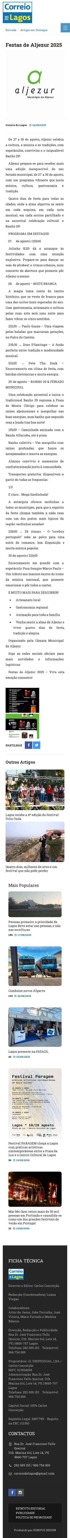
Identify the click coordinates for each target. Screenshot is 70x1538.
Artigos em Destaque (34, 30)
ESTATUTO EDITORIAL (31, 1508)
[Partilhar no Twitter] (36, 745)
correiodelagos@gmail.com (34, 1473)
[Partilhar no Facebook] (29, 745)
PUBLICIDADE (25, 1513)
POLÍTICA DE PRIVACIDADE (34, 1517)
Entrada (11, 30)
